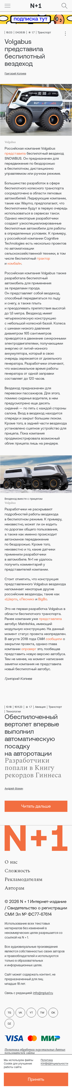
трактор (43, 258)
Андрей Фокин (14, 788)
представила (15, 153)
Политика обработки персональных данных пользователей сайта (35, 1051)
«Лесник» (26, 599)
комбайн (14, 263)
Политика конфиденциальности (54, 1062)
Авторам (14, 888)
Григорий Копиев (15, 73)
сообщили (54, 639)
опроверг (28, 649)
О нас (11, 862)
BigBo (42, 599)
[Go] (7, 6)
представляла (50, 619)
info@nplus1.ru (43, 993)
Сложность (17, 871)
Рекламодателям (23, 879)
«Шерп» (11, 599)
